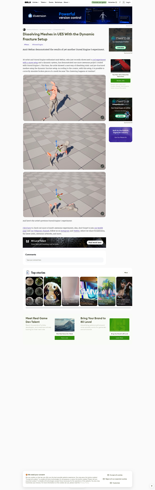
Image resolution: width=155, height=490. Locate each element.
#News (26, 45)
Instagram (65, 231)
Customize (116, 483)
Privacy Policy (84, 483)
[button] (64, 98)
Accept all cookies (115, 475)
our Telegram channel (40, 231)
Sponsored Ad (128, 53)
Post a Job (64, 338)
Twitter (77, 231)
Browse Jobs (121, 80)
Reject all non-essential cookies (116, 479)
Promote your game (99, 2)
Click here (27, 228)
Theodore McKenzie (32, 29)
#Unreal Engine (37, 45)
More (126, 273)
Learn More (119, 338)
